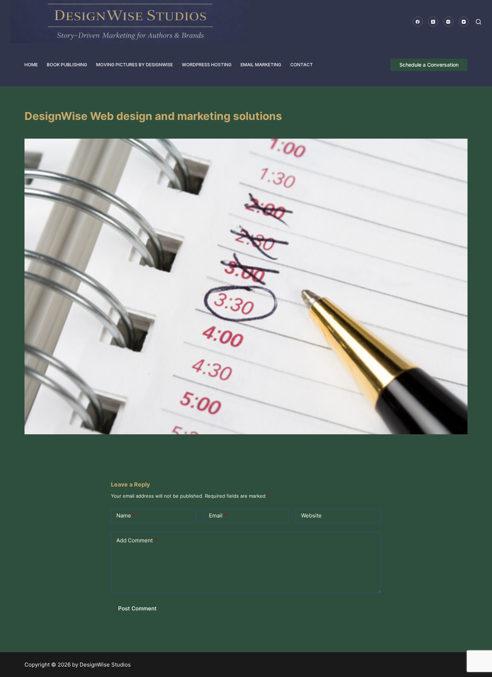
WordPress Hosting (207, 64)
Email (218, 515)
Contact (301, 64)
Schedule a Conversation (429, 65)
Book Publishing (67, 64)
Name (125, 515)
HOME (31, 64)
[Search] (478, 21)
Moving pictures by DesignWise (134, 64)
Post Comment (137, 608)
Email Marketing (261, 64)
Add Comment (136, 540)
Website (311, 515)
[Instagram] (448, 22)
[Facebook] (418, 22)
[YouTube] (464, 22)
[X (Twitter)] (433, 22)
